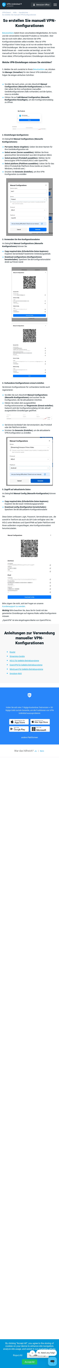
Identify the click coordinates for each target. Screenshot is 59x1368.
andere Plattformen (29, 737)
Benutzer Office (42, 5)
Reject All (17, 1355)
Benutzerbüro (8, 33)
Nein (42, 751)
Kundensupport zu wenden (13, 606)
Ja (35, 751)
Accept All (29, 1362)
